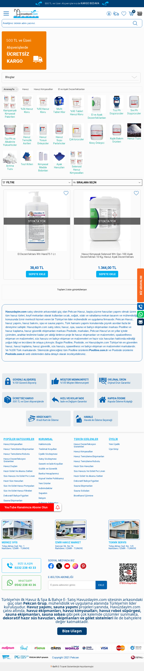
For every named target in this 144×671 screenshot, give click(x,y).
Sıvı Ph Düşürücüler (134, 112)
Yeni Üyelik (114, 444)
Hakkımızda (45, 444)
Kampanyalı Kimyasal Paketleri (10, 113)
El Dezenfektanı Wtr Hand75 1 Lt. (37, 254)
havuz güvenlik (41, 346)
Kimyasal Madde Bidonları (43, 167)
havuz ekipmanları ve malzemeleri (94, 334)
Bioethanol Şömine (83, 495)
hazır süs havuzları (103, 338)
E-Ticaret (62, 666)
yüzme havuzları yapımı (107, 311)
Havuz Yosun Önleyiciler (43, 140)
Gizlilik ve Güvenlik (48, 468)
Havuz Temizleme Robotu (17, 454)
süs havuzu (58, 346)
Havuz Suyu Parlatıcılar (59, 140)
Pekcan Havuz (76, 311)
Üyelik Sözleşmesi (48, 454)
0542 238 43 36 (25, 585)
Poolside (71, 330)
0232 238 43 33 (25, 567)
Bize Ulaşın (72, 630)
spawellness (73, 346)
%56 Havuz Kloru (27, 110)
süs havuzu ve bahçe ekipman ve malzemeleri (61, 338)
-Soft (54, 666)
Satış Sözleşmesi (48, 459)
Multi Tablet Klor (59, 110)
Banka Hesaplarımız (49, 473)
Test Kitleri (27, 164)
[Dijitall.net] (137, 659)
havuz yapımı (13, 323)
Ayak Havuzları (59, 166)
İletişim (42, 498)
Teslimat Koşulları (48, 449)
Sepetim (43, 493)
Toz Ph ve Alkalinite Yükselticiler (10, 141)
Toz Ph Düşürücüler (116, 112)
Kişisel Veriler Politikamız (51, 478)
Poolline (123, 327)
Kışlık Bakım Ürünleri (116, 140)
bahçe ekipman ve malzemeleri (102, 346)
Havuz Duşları (10, 466)
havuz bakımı (30, 323)
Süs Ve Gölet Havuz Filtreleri (18, 490)
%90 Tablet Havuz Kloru (76, 113)
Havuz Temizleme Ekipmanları (19, 449)
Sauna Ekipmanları (13, 500)
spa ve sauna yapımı (52, 323)
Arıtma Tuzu (10, 167)
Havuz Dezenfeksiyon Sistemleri (15, 460)
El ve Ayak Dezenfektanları (97, 116)
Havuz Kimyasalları (13, 444)
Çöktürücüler (76, 139)
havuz (8, 346)
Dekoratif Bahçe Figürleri (16, 495)
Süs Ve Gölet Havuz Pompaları (19, 486)
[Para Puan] (139, 14)
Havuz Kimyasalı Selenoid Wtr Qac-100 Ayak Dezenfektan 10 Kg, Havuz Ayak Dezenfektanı (107, 255)
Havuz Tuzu (134, 138)
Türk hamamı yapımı (77, 323)
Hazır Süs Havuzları (13, 481)
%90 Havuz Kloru (43, 110)
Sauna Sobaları (81, 490)
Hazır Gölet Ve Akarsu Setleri (18, 471)
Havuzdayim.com (37, 327)
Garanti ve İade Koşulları (51, 463)
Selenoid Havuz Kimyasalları (76, 169)
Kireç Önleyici (96, 142)
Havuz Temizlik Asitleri (27, 140)
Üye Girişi (113, 449)
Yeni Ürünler (45, 483)
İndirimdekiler (45, 488)
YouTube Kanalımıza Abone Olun (26, 507)
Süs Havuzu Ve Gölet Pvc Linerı (19, 476)
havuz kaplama (22, 346)
